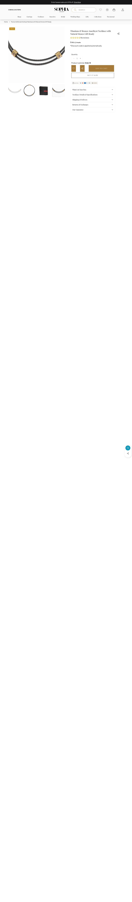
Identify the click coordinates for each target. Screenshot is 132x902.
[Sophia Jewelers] (61, 10)
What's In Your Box (79, 90)
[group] (14, 90)
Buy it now (92, 75)
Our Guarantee (77, 110)
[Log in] (122, 9)
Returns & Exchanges (80, 105)
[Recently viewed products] (127, 447)
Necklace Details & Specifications (84, 95)
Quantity (74, 54)
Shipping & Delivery (79, 100)
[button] (124, 2)
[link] (100, 9)
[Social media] (127, 453)
